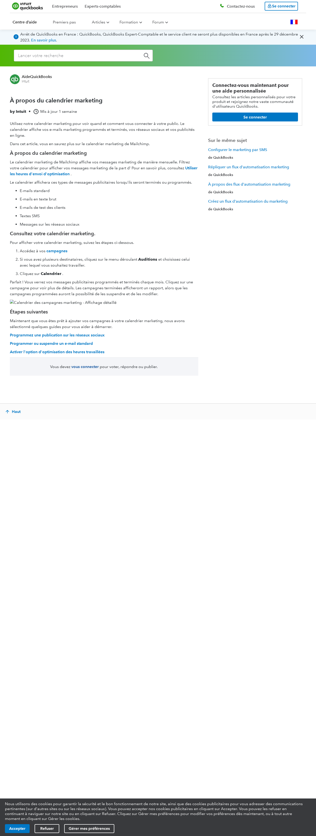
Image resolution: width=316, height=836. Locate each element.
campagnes (56, 251)
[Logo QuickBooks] (27, 6)
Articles (98, 22)
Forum (158, 22)
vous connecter (85, 366)
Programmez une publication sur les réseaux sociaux (57, 335)
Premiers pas (64, 22)
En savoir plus (43, 40)
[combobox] (83, 55)
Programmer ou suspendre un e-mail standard (51, 343)
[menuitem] (28, 22)
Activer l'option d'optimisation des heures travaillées (57, 352)
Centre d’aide (25, 22)
